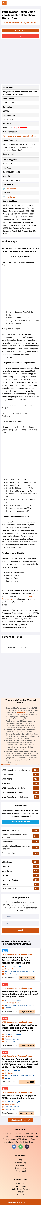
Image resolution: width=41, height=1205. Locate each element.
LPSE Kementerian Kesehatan (14, 788)
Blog (20, 1160)
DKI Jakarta (7, 862)
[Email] (27, 1146)
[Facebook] (14, 1146)
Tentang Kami (20, 1168)
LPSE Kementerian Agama (12, 792)
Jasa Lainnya (7, 842)
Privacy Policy (20, 1162)
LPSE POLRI (7, 779)
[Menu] (38, 3)
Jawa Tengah (7, 871)
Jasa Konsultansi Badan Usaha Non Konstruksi (16, 847)
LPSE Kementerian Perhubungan (15, 797)
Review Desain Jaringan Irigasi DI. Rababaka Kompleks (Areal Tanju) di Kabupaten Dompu (20, 994)
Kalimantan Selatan (10, 880)
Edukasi (20, 1195)
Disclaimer (20, 1165)
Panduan (20, 1192)
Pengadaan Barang (9, 853)
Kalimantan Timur (9, 889)
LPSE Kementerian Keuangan (13, 774)
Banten (5, 875)
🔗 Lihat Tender (9, 189)
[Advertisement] (20, 62)
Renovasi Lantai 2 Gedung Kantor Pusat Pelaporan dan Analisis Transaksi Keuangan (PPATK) (20, 1028)
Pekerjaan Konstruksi (10, 830)
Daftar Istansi (20, 1186)
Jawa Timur (7, 884)
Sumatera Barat (10, 969)
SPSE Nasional (8, 783)
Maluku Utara (20, 30)
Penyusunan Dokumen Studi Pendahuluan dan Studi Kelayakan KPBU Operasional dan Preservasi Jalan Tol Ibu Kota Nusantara (20, 1063)
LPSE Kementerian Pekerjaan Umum (19, 23)
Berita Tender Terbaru (21, 1189)
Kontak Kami (20, 1171)
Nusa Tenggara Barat (12, 1003)
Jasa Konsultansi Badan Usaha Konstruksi (20, 136)
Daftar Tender (20, 1183)
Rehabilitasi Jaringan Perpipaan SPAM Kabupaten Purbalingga (19, 1096)
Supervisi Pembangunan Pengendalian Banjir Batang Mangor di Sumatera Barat (16, 960)
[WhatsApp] (20, 1146)
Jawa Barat (6, 866)
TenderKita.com (23, 712)
